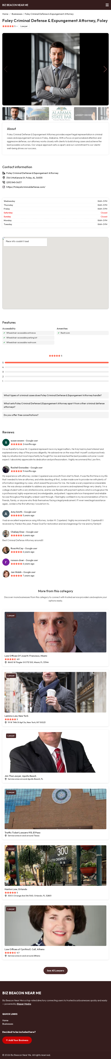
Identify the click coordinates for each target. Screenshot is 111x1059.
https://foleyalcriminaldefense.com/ (25, 186)
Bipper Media (24, 1003)
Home (5, 13)
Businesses (17, 13)
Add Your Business (18, 1040)
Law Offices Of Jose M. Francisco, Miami (26, 655)
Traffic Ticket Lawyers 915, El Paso (22, 832)
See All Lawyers (55, 970)
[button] (105, 69)
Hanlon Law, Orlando (16, 889)
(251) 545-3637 (14, 182)
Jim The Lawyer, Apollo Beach (20, 775)
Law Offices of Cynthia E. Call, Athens (24, 949)
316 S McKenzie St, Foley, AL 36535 (24, 177)
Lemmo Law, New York (16, 715)
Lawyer (24, 26)
